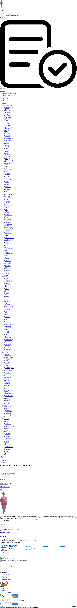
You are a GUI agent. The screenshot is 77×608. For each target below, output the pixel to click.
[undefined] (6, 550)
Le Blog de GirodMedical (5, 575)
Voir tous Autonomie (6, 419)
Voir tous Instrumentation (7, 301)
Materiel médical (4, 460)
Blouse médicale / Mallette (5, 98)
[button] (2, 607)
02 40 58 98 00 (2, 13)
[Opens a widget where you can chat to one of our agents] (74, 607)
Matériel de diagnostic (4, 94)
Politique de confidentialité (5, 588)
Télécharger (17, 529)
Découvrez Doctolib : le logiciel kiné (6, 579)
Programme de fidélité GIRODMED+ (7, 592)
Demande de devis (4, 577)
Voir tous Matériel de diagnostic (8, 130)
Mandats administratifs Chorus (6, 574)
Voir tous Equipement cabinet (7, 406)
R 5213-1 (68, 599)
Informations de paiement (5, 591)
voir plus (29, 549)
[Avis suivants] (76, 549)
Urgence (3, 99)
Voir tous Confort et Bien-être (7, 374)
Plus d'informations (2, 527)
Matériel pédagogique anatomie (6, 95)
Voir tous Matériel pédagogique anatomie (9, 203)
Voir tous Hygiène (6, 254)
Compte (1, 456)
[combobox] (4, 18)
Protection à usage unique (5, 461)
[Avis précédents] (7, 549)
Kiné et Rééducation (4, 97)
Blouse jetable (3, 462)
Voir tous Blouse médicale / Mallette (8, 240)
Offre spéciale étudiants (5, 576)
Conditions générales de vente (6, 587)
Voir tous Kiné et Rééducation (7, 328)
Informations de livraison (5, 589)
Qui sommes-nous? (4, 573)
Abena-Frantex (3, 536)
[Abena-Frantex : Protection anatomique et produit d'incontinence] (3, 470)
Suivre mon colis (4, 590)
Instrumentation (4, 96)
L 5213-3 (21, 599)
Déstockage (3, 100)
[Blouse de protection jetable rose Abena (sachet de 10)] (1, 491)
